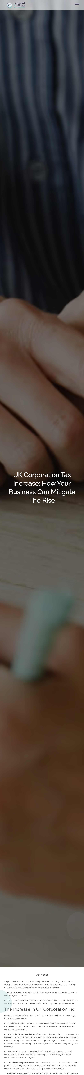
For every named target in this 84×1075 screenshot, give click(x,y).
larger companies (59, 992)
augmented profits (40, 1073)
